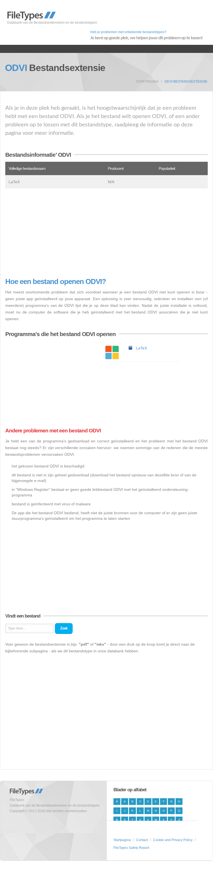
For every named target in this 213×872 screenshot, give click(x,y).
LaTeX (141, 348)
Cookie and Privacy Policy (172, 840)
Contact (142, 840)
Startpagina (147, 82)
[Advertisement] (106, 233)
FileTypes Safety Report (131, 848)
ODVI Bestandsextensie (185, 82)
